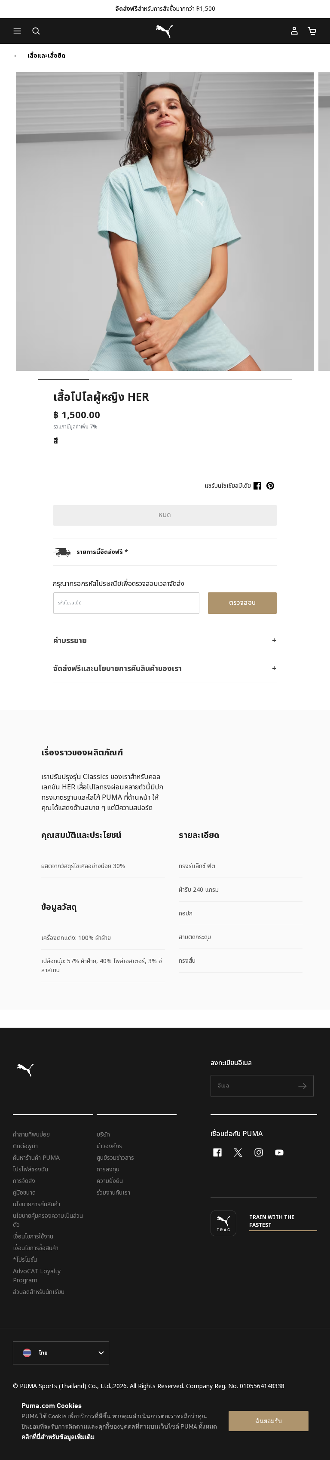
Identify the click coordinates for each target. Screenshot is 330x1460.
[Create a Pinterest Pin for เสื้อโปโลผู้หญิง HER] (270, 485)
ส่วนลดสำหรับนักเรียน (38, 1292)
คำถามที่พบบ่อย (31, 1134)
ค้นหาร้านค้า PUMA (36, 1157)
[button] (19, 31)
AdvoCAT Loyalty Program (37, 1276)
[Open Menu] (19, 31)
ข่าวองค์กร (109, 1146)
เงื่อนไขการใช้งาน (33, 1236)
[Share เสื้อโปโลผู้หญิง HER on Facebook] (257, 485)
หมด (165, 515)
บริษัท (103, 1134)
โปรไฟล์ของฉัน (30, 1169)
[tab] (63, 380)
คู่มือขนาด (24, 1192)
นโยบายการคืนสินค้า (36, 1204)
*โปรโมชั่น (25, 1259)
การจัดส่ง (24, 1181)
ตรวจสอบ (242, 603)
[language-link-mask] (61, 1353)
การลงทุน (108, 1169)
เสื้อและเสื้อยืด (46, 55)
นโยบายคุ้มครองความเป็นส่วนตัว (48, 1220)
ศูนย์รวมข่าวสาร (115, 1157)
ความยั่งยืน (110, 1181)
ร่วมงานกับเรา (113, 1192)
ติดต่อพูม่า (25, 1146)
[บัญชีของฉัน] (294, 31)
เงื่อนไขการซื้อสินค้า (35, 1248)
